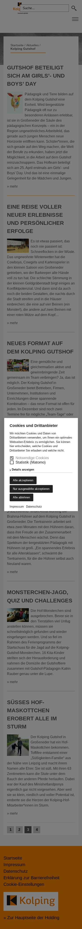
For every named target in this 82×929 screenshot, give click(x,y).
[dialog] (41, 464)
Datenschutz (34, 506)
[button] (12, 462)
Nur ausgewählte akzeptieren (31, 488)
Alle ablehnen (21, 497)
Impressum (17, 506)
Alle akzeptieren (23, 480)
